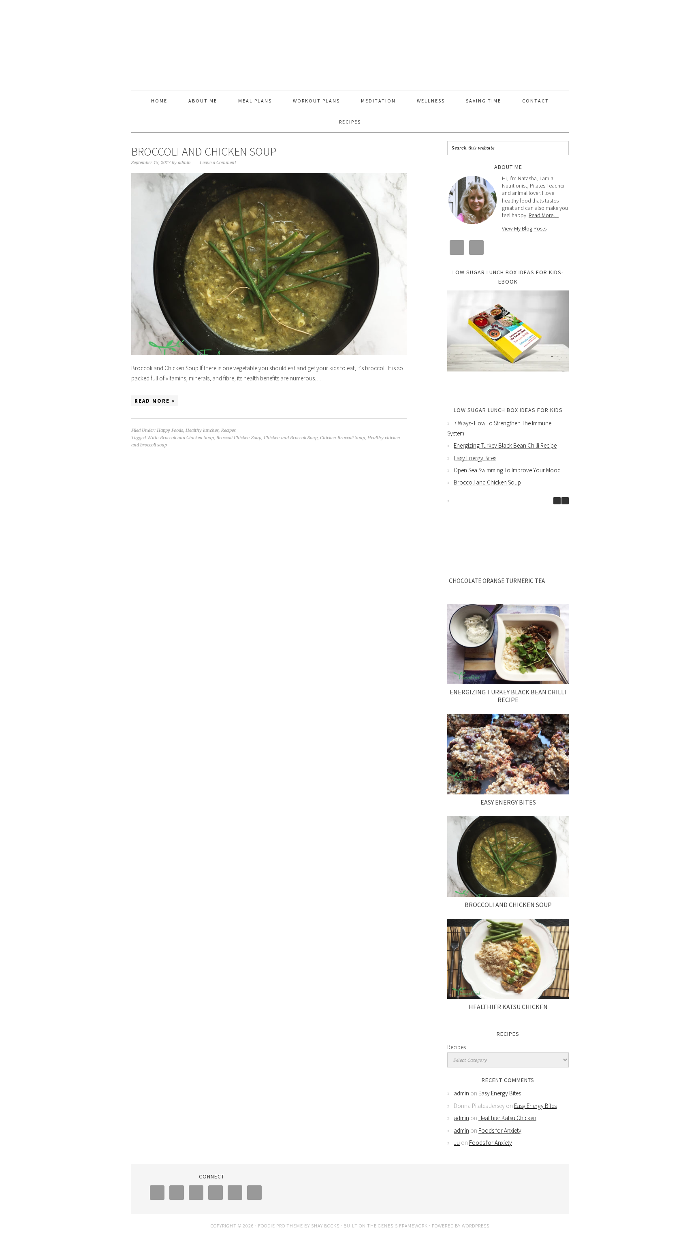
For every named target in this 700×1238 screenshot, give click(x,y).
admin (461, 1093)
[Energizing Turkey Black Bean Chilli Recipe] (508, 644)
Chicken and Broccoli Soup (291, 437)
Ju (457, 1142)
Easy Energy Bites (475, 458)
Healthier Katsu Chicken (508, 1007)
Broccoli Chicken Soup (238, 437)
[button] (565, 500)
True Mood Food (350, 41)
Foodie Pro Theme (280, 1226)
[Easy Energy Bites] (508, 754)
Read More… (544, 215)
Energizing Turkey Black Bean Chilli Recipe (505, 445)
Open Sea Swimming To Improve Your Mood (507, 470)
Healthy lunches (202, 430)
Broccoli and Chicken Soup (203, 151)
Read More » (154, 400)
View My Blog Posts (524, 228)
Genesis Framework (403, 1226)
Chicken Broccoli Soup (342, 437)
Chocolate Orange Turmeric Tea (497, 581)
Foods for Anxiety (499, 1130)
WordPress (475, 1226)
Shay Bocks (325, 1226)
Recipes (228, 430)
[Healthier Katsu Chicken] (508, 959)
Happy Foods (170, 430)
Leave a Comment (218, 162)
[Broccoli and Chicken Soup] (508, 856)
